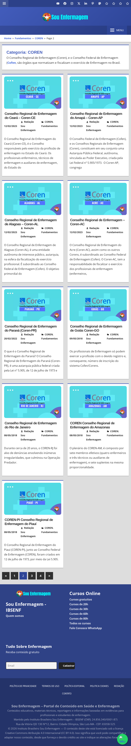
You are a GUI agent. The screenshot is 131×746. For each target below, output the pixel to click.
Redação (119, 686)
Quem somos (15, 616)
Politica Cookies (99, 686)
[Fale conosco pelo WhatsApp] (122, 739)
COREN (49, 121)
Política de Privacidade (23, 686)
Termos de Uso (50, 686)
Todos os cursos (80, 623)
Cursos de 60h (78, 614)
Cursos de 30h (78, 609)
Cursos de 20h (78, 604)
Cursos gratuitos (80, 599)
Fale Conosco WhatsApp (85, 628)
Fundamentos (49, 126)
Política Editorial (74, 686)
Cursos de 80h (78, 618)
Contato (66, 693)
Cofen (11, 63)
